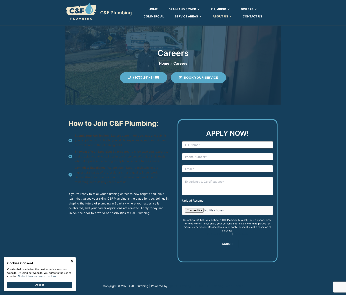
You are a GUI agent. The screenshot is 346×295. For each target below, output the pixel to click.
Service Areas (186, 16)
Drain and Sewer (182, 9)
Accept (39, 284)
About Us (220, 16)
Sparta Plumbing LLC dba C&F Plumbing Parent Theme (205, 286)
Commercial (154, 16)
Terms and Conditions (219, 234)
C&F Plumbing (116, 12)
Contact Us (252, 16)
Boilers (247, 9)
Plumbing (218, 9)
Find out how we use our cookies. (37, 276)
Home (153, 9)
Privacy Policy (241, 234)
